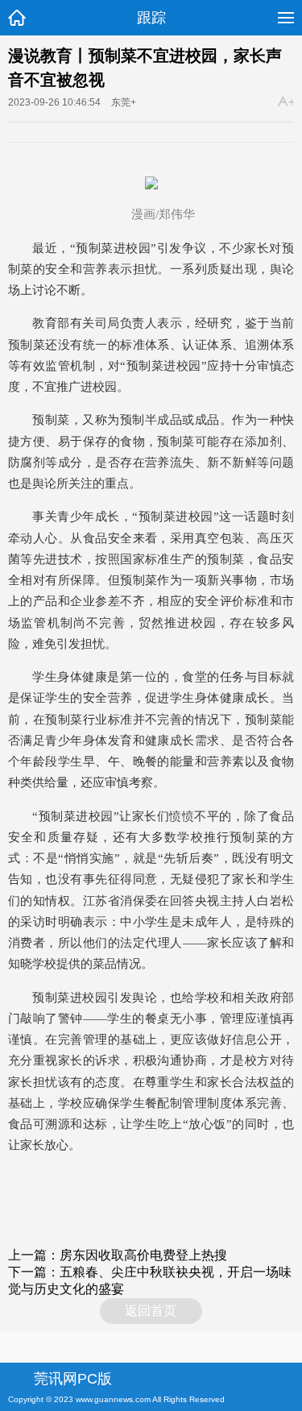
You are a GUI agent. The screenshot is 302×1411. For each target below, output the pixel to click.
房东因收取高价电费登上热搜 (150, 1255)
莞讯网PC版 (73, 1379)
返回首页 (150, 1311)
